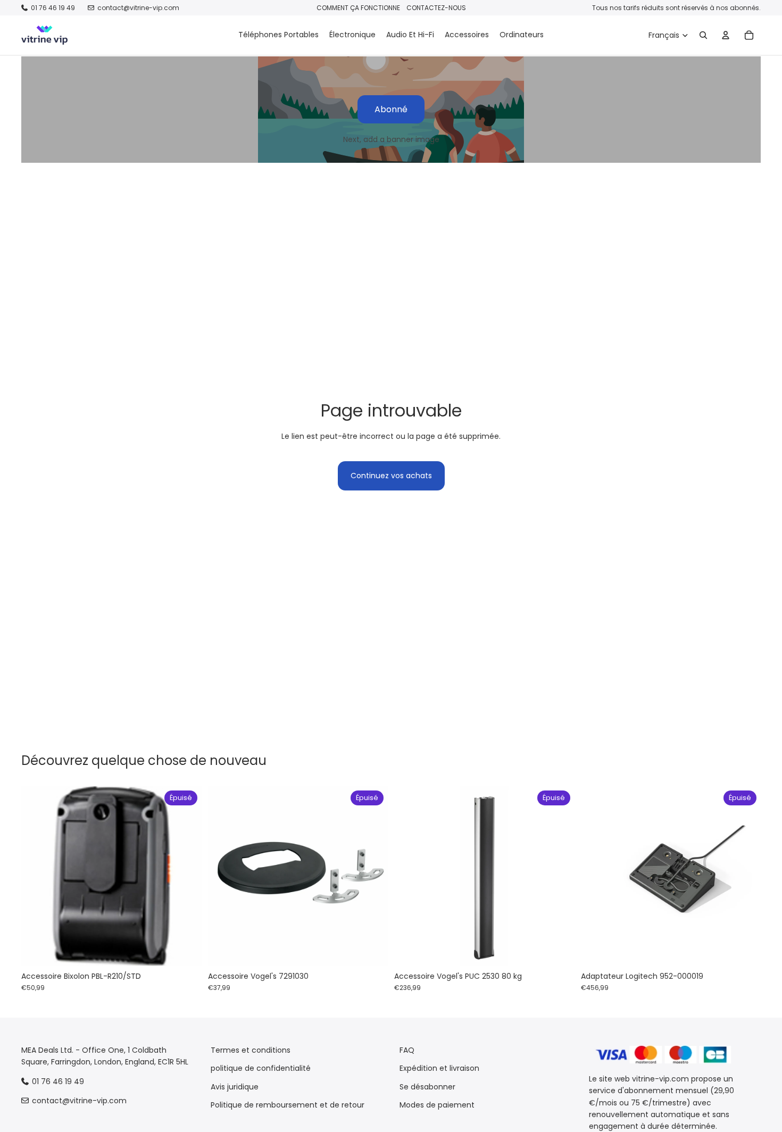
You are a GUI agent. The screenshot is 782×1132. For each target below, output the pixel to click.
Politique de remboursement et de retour (287, 1105)
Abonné (391, 109)
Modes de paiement (437, 1105)
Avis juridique (235, 1086)
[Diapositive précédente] (37, 876)
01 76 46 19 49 (53, 7)
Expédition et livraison (439, 1068)
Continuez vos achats (391, 475)
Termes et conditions (250, 1050)
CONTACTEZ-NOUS (436, 7)
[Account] (725, 35)
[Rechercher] (703, 35)
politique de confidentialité (261, 1068)
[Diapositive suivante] (186, 876)
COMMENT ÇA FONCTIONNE (358, 7)
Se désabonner (427, 1086)
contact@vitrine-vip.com (138, 7)
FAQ (407, 1050)
